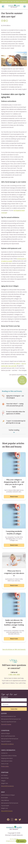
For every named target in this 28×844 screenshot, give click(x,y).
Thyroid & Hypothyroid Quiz (8, 721)
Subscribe (14, 709)
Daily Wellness (5, 800)
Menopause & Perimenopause (9, 738)
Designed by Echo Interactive (14, 841)
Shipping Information (7, 758)
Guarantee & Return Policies (9, 755)
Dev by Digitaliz (14, 839)
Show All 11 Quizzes (6, 724)
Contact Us (4, 753)
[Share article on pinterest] (4, 21)
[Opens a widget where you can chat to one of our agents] (21, 841)
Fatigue (3, 780)
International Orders (6, 761)
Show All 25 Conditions (7, 744)
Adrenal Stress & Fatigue (8, 795)
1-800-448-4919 (14, 675)
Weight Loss (4, 808)
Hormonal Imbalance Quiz (8, 716)
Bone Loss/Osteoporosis (8, 736)
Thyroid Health (5, 805)
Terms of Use (4, 763)
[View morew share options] (7, 21)
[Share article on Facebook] (2, 21)
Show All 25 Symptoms (7, 786)
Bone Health (4, 797)
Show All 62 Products (7, 811)
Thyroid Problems (6, 741)
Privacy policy (5, 766)
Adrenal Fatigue (5, 733)
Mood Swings (5, 778)
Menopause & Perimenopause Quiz (11, 719)
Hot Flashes (4, 775)
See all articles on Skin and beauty (14, 649)
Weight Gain (4, 783)
